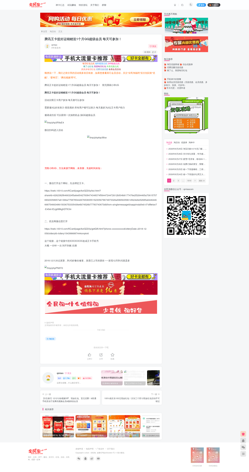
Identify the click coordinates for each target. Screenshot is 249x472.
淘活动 (53, 31)
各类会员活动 (115, 69)
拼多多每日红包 (88, 69)
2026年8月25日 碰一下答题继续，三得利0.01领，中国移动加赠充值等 (200, 169)
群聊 (104, 4)
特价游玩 (83, 4)
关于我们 (94, 4)
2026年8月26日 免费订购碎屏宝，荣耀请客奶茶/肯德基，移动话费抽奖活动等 (203, 164)
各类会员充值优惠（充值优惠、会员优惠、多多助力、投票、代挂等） (185, 83)
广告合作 (100, 448)
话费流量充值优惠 (175, 67)
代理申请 (181, 87)
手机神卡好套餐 (174, 79)
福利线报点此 (101, 63)
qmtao (54, 44)
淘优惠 (169, 142)
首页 (45, 31)
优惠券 (184, 142)
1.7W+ (67, 378)
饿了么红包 (88, 66)
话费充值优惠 (102, 69)
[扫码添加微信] (243, 447)
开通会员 (215, 5)
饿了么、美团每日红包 (177, 70)
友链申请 (79, 448)
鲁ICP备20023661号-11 (108, 453)
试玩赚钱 (71, 4)
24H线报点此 (114, 63)
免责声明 (90, 448)
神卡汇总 (60, 4)
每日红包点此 (88, 63)
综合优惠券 (188, 64)
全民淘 (93, 453)
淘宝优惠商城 (173, 64)
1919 (189, 180)
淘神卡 (192, 142)
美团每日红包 (100, 66)
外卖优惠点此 (113, 66)
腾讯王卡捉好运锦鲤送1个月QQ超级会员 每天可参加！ (83, 39)
